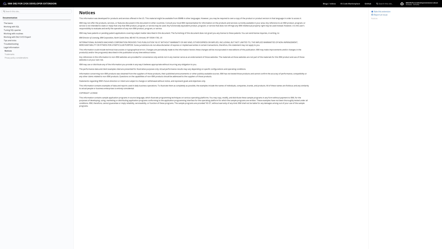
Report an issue (380, 14)
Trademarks (9, 54)
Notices (8, 51)
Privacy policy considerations (16, 57)
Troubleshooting (11, 44)
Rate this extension (381, 11)
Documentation (10, 17)
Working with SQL (11, 26)
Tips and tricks (10, 40)
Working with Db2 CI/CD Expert (17, 37)
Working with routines (13, 33)
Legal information (11, 47)
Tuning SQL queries (12, 30)
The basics (8, 23)
